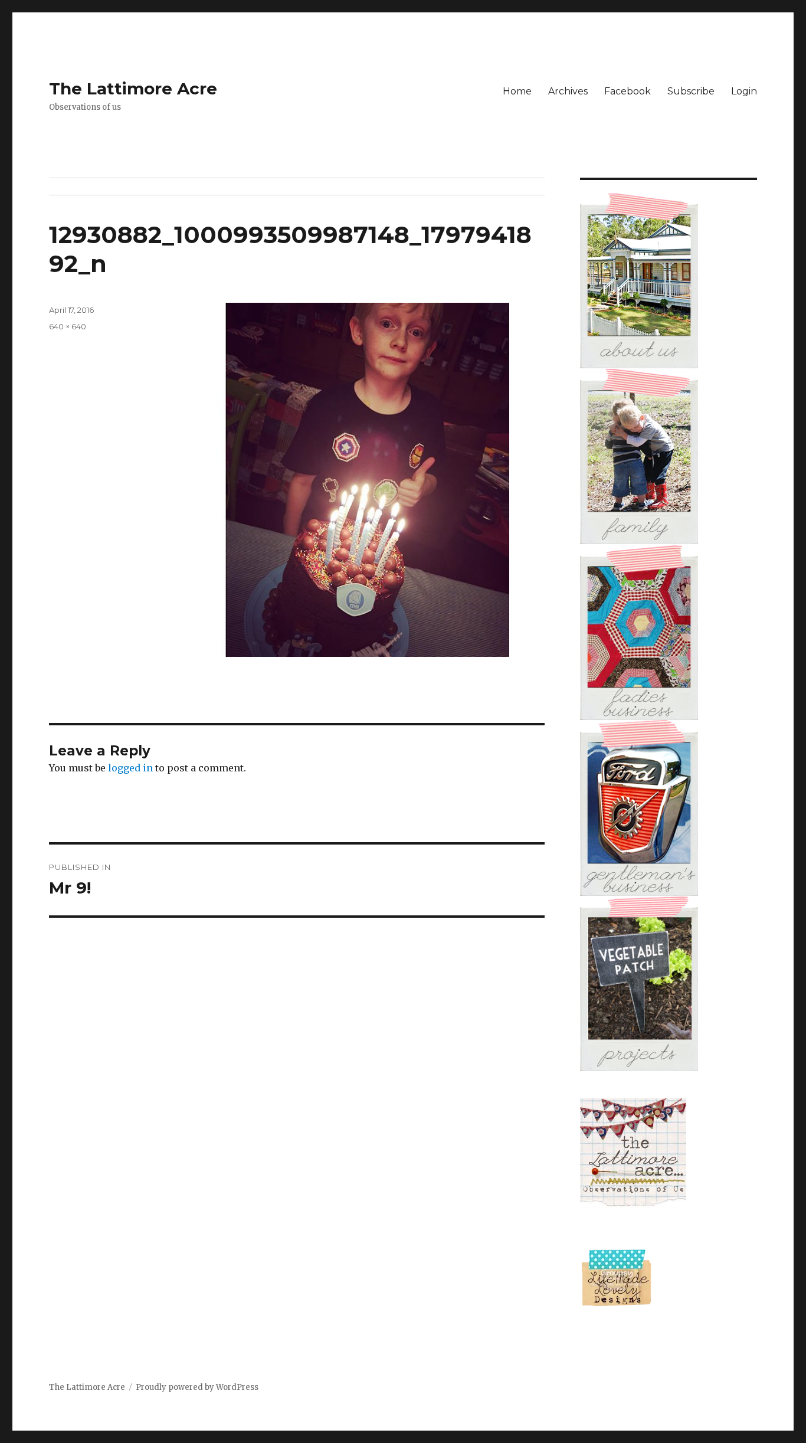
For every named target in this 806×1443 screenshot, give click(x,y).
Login (744, 91)
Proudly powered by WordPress (197, 1387)
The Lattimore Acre (133, 88)
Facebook (627, 91)
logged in (130, 768)
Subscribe (691, 91)
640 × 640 (67, 326)
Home (517, 91)
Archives (568, 91)
